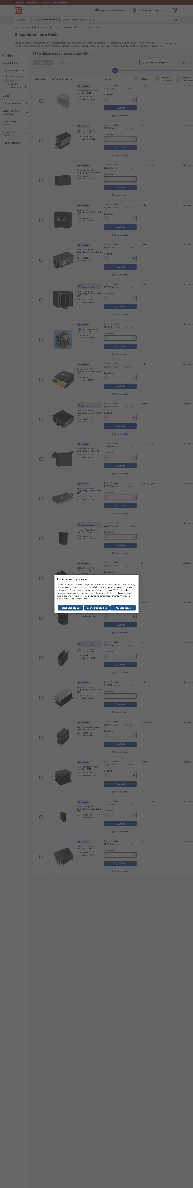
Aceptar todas (123, 607)
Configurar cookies (97, 607)
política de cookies (82, 598)
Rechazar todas (70, 607)
